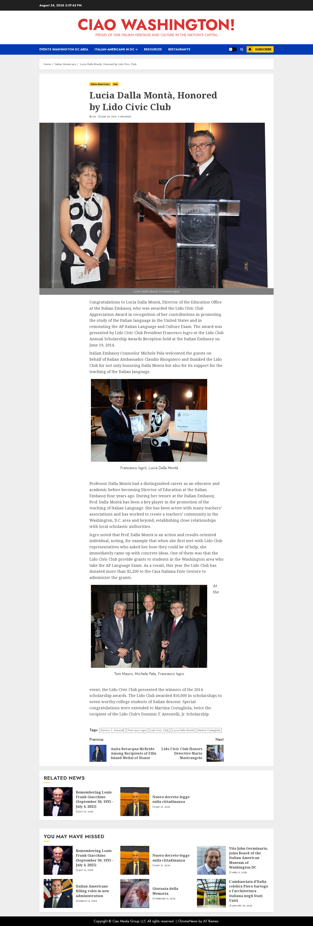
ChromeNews (188, 921)
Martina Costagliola (208, 730)
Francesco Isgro (137, 730)
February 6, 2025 (165, 898)
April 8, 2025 (239, 872)
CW (94, 116)
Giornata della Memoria (165, 891)
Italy (115, 84)
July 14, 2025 (86, 811)
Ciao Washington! (156, 25)
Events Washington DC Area (63, 49)
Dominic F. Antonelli (112, 730)
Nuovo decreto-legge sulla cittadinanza (171, 799)
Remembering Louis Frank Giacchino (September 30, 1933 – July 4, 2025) (94, 799)
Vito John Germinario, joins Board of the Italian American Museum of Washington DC (248, 858)
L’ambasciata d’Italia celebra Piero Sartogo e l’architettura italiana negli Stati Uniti (248, 891)
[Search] (241, 49)
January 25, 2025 (242, 905)
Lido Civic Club (159, 730)
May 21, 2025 (162, 807)
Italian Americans (100, 84)
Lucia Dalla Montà (183, 730)
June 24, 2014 (108, 116)
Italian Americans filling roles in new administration (92, 891)
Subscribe (263, 49)
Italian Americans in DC (114, 49)
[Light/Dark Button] (232, 49)
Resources (153, 49)
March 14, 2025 (88, 901)
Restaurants (179, 49)
